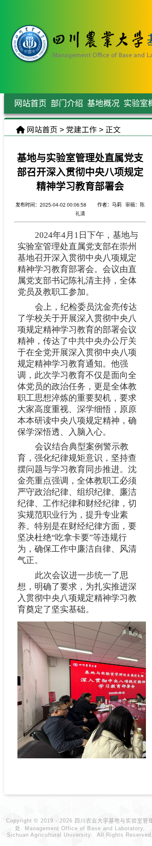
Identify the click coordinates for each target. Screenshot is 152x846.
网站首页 (42, 129)
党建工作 (81, 129)
